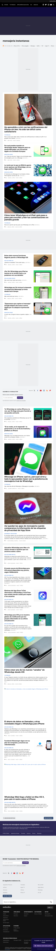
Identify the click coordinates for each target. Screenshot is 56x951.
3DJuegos (16, 913)
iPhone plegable (25, 45)
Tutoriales (7, 134)
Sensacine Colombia (26, 943)
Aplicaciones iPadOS (9, 278)
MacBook (5, 892)
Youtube (51, 5)
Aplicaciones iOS (8, 260)
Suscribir (20, 397)
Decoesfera (5, 929)
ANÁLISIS (36, 4)
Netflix (38, 45)
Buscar (51, 902)
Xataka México (6, 940)
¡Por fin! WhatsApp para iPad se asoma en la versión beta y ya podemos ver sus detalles (16, 273)
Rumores (29, 833)
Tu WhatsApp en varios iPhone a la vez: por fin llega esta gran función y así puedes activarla (17, 411)
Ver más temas (7, 896)
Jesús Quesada (11, 563)
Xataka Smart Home (6, 920)
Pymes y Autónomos (16, 930)
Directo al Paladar (38, 913)
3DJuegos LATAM (17, 940)
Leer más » (18, 138)
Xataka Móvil (5, 915)
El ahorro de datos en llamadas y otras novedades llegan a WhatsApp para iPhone (24, 722)
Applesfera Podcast (15, 833)
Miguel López (11, 177)
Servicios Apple (8, 154)
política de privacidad (21, 400)
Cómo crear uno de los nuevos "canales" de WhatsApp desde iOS (24, 671)
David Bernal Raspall (13, 540)
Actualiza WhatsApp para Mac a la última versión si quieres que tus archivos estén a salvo (17, 549)
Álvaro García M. (12, 488)
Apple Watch (41, 887)
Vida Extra (16, 915)
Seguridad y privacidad (10, 533)
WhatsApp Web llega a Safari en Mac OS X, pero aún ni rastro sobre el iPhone (24, 798)
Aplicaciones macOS (9, 554)
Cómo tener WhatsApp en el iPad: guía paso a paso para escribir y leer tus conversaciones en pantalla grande (26, 217)
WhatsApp (39, 833)
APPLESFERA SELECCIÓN (23, 4)
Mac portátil (40, 884)
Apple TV (47, 45)
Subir (49, 907)
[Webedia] (53, 1)
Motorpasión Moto (49, 915)
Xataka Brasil (5, 942)
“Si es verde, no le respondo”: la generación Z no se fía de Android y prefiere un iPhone (17, 428)
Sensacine (26, 913)
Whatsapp (33, 45)
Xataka (4, 913)
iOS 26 (39, 892)
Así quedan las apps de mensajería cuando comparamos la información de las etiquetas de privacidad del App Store (25, 528)
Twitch (43, 5)
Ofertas (33, 833)
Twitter (53, 5)
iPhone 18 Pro (17, 45)
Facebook (37, 390)
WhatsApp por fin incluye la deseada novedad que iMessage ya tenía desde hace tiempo (17, 289)
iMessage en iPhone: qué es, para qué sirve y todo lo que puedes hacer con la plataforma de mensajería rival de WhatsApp (26, 479)
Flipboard (46, 5)
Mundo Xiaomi (6, 922)
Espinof (25, 915)
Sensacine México (28, 940)
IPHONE (6, 4)
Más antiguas (49, 818)
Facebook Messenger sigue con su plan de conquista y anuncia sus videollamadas (17, 742)
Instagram (48, 5)
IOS (31, 4)
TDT (42, 45)
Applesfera (5, 917)
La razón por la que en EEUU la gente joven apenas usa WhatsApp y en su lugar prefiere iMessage (17, 167)
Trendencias (5, 927)
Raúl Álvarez (11, 735)
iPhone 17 (23, 892)
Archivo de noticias (10, 818)
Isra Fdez (10, 140)
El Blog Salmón (17, 927)
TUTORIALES (13, 4)
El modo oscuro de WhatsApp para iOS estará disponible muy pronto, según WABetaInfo (17, 570)
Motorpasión (47, 913)
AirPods (5, 887)
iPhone (52, 45)
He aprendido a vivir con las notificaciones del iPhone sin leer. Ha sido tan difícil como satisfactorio (25, 129)
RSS (47, 390)
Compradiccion (6, 931)
